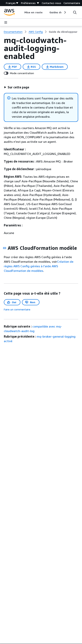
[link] (63, 32)
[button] (16, 87)
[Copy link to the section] (4, 248)
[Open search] (74, 12)
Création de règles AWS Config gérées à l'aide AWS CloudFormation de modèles (38, 266)
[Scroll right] (64, 12)
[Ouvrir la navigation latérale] (5, 22)
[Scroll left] (21, 12)
